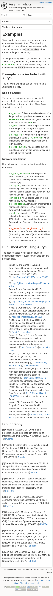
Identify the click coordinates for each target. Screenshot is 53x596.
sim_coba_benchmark (19, 173)
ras (30, 122)
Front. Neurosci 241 (21, 332)
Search (24, 15)
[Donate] (20, 587)
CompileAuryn (9, 64)
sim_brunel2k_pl (35, 228)
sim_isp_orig (15, 185)
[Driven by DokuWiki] (32, 589)
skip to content (45, 2)
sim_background (17, 204)
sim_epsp (13, 125)
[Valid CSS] (20, 589)
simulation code (31, 366)
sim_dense (14, 213)
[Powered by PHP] (32, 587)
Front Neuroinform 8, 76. (34, 378)
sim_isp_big (15, 198)
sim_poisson (15, 113)
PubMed (9, 439)
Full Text (35, 472)
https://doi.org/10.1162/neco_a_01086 (30, 277)
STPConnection (35, 138)
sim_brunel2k (15, 228)
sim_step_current (17, 147)
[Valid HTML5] (43, 587)
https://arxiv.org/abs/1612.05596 (27, 317)
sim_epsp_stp (15, 135)
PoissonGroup (16, 119)
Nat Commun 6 (29, 347)
